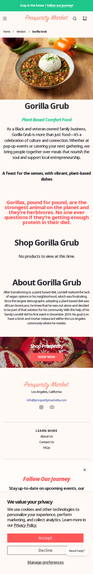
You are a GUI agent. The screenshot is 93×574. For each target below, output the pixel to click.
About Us (46, 436)
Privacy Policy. (25, 525)
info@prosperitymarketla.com (47, 400)
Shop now (46, 357)
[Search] (75, 19)
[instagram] (41, 407)
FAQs (46, 447)
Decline (45, 550)
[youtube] (52, 407)
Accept (45, 538)
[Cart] (85, 19)
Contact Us (46, 442)
